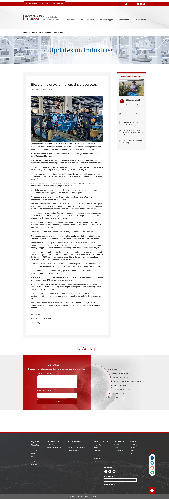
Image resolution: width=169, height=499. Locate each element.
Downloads (133, 447)
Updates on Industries (53, 33)
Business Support (106, 20)
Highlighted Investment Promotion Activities (129, 381)
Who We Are (112, 369)
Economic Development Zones (54, 447)
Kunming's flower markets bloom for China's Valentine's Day (133, 132)
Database (132, 450)
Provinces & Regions (52, 445)
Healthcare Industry (72, 445)
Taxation (96, 447)
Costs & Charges (98, 455)
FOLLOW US (109, 468)
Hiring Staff (97, 450)
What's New (141, 20)
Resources (44, 3)
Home (26, 33)
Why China (70, 20)
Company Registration (99, 445)
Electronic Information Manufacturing (76, 447)
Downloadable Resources (122, 389)
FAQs (95, 461)
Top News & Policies (36, 448)
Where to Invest (125, 20)
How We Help (33, 3)
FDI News (33, 453)
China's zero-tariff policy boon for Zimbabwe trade (133, 102)
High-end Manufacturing (73, 450)
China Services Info (58, 3)
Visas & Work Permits (99, 453)
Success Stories (34, 459)
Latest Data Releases (118, 393)
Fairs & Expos (34, 464)
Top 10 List (132, 453)
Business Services (98, 458)
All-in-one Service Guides (119, 373)
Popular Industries (87, 20)
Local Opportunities (120, 385)
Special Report (34, 461)
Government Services (120, 377)
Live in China (113, 397)
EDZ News (33, 456)
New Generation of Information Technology (78, 453)
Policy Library (133, 445)
